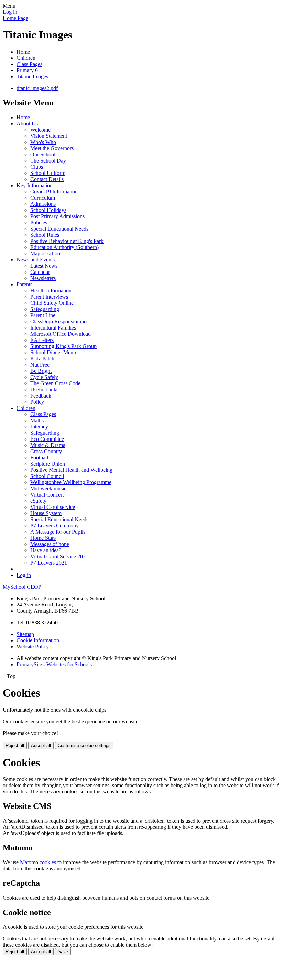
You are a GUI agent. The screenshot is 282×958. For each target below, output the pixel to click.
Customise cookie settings (84, 745)
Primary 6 (27, 70)
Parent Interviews (49, 297)
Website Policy (33, 646)
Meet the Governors (52, 148)
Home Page (15, 18)
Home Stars (43, 538)
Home (23, 52)
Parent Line (42, 315)
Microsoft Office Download (60, 334)
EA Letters (42, 340)
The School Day (48, 161)
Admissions (43, 204)
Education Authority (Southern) (64, 247)
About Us (27, 123)
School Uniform (47, 173)
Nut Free (40, 365)
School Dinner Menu (53, 352)
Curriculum (42, 198)
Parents (24, 284)
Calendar (40, 272)
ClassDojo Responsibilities (59, 321)
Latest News (43, 266)
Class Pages (29, 64)
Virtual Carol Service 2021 (59, 556)
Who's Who (43, 142)
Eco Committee (47, 439)
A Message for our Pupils (57, 532)
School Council (47, 476)
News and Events (36, 260)
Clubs (36, 167)
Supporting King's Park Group (63, 346)
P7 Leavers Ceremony (54, 525)
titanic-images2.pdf (37, 88)
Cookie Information (38, 640)
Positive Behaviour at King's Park (67, 241)
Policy (37, 402)
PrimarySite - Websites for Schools (54, 664)
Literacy (39, 427)
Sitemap (25, 634)
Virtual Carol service (52, 507)
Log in (10, 12)
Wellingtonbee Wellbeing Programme (70, 482)
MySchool (14, 587)
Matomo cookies (38, 862)
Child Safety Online (52, 303)
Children (26, 58)
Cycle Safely (44, 377)
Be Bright (41, 371)
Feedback (40, 396)
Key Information (35, 185)
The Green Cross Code (55, 383)
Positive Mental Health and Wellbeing (71, 470)
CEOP (34, 587)
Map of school (46, 253)
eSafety (38, 501)
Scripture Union (47, 464)
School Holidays (48, 210)
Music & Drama (47, 445)
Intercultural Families (53, 328)
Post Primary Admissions (57, 216)
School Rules (44, 235)
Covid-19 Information (54, 191)
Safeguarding (44, 309)
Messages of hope (49, 544)
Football (39, 457)
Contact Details (47, 179)
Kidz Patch (42, 358)
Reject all (15, 745)
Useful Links (44, 389)
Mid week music (48, 488)
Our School (42, 154)
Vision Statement (48, 136)
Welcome (40, 130)
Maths (37, 420)
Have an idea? (45, 550)
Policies (38, 222)
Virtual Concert (47, 495)
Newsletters (43, 278)
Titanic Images (32, 76)
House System (46, 513)
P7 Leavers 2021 (48, 563)
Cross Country (46, 451)
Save (63, 951)
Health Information (51, 290)
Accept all (41, 745)
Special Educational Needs (59, 229)
